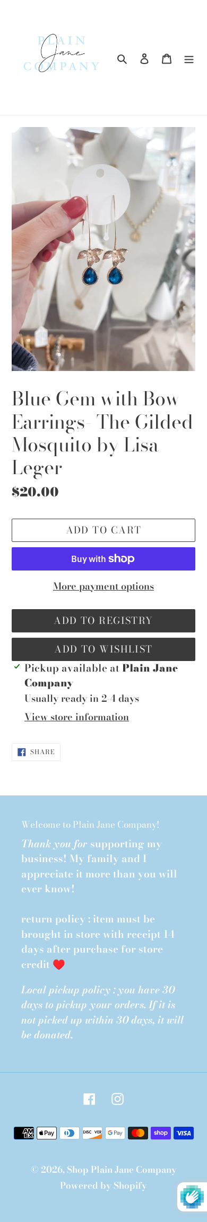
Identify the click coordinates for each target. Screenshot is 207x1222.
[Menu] (189, 57)
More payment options (103, 586)
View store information (76, 717)
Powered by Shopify (103, 1185)
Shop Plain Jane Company (122, 1169)
